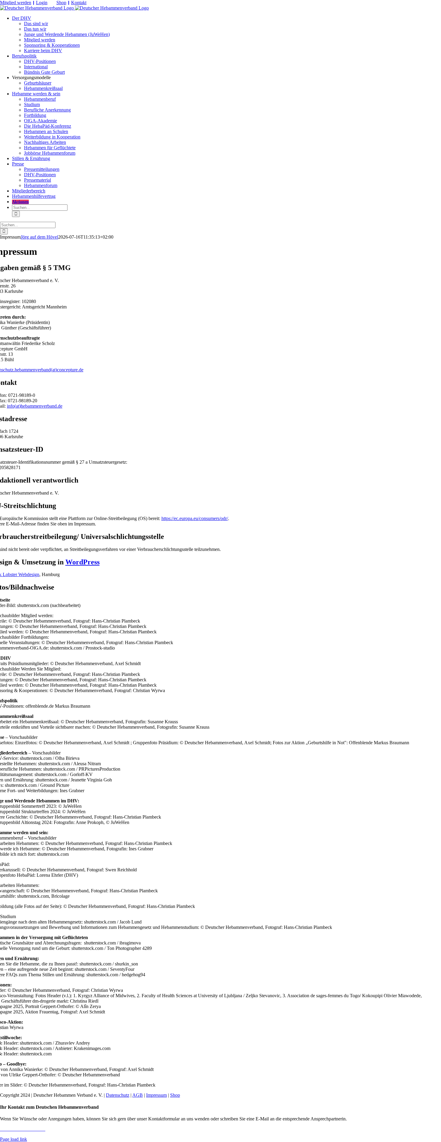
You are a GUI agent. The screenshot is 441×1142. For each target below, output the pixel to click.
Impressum (156, 1095)
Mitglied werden (15, 2)
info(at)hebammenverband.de (34, 406)
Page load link (13, 1139)
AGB (137, 1095)
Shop (61, 2)
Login (41, 2)
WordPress (82, 562)
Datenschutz (117, 1095)
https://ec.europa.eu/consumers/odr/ (194, 518)
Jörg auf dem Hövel (39, 236)
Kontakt (78, 2)
